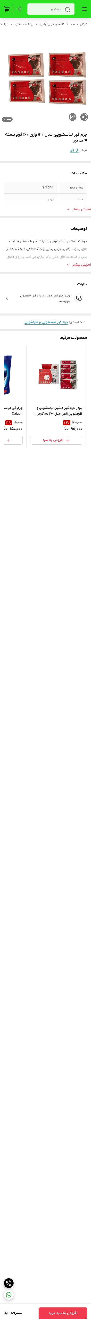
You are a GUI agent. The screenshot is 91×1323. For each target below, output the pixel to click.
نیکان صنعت (79, 24)
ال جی (74, 150)
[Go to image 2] (4, 119)
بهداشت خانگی (24, 24)
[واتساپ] (9, 1295)
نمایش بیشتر (81, 209)
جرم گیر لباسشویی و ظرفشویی (46, 322)
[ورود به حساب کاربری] (20, 9)
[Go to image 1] (9, 119)
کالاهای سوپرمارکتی (52, 24)
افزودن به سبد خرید (63, 1313)
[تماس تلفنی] (9, 1283)
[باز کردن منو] (83, 9)
